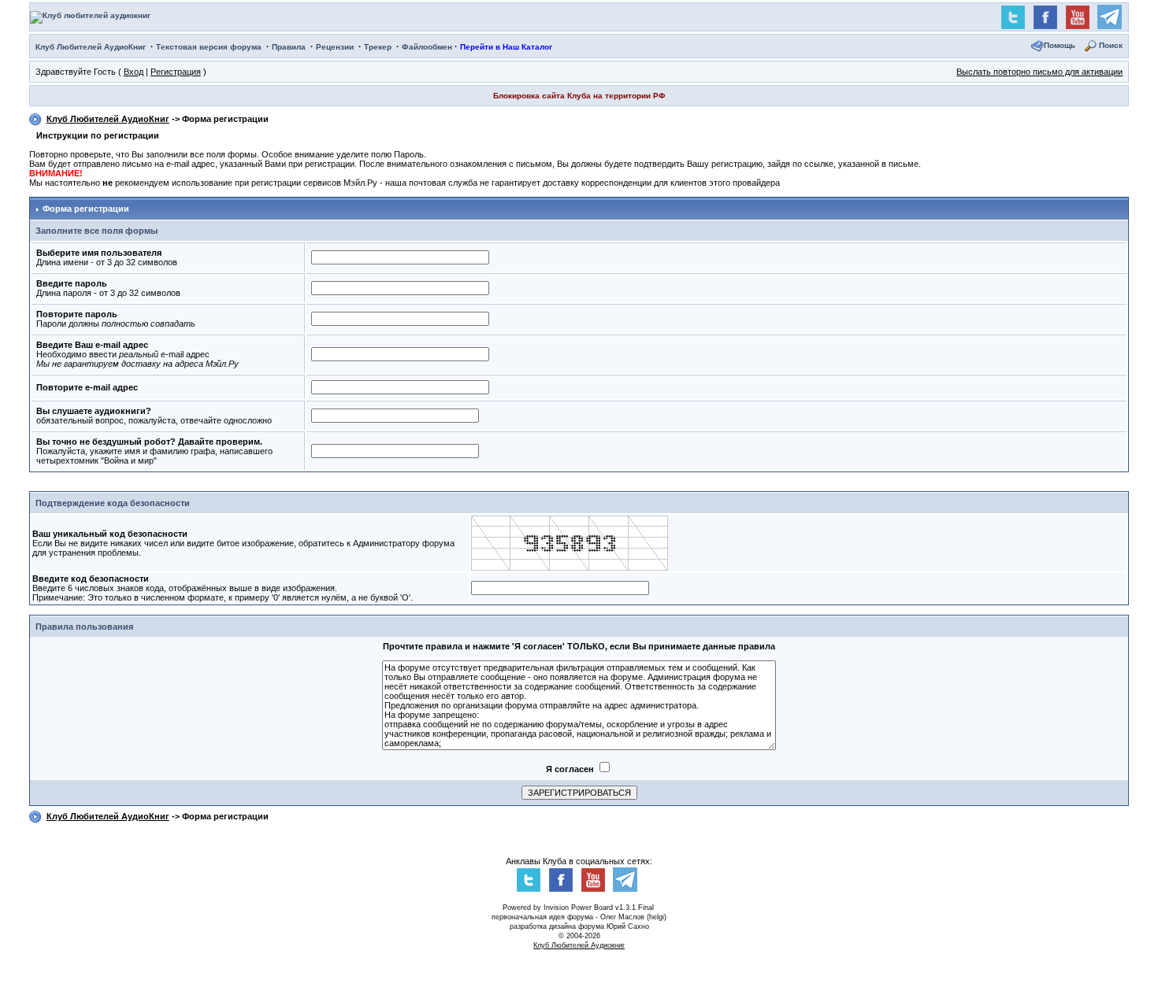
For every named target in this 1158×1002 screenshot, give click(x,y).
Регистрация (175, 71)
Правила (289, 47)
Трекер (378, 47)
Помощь (1059, 45)
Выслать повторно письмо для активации (1039, 71)
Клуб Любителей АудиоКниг (90, 47)
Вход (133, 71)
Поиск (1111, 45)
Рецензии (335, 47)
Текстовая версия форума (209, 47)
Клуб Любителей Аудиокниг (579, 945)
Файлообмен (427, 47)
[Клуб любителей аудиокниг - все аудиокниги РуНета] (90, 16)
